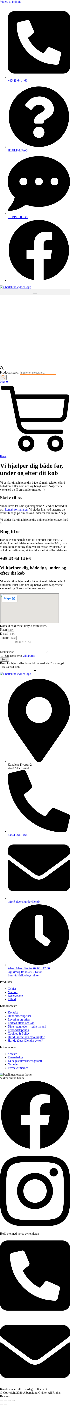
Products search (10, 372)
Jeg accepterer (20, 655)
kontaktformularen (16, 509)
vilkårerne (29, 655)
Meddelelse (7, 651)
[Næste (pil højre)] (5, 1404)
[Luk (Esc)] (13, 1400)
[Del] (9, 1400)
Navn (4, 629)
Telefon (5, 637)
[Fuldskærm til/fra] (5, 1400)
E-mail (4, 633)
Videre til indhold (10, 1)
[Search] (3, 377)
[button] (35, 292)
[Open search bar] (2, 368)
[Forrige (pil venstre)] (1, 1404)
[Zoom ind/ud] (1, 1400)
